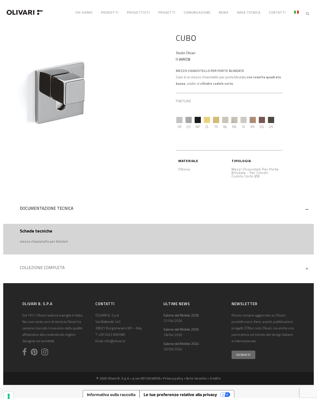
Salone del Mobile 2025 (181, 329)
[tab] (158, 209)
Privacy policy (173, 378)
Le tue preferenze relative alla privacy (180, 394)
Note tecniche (196, 378)
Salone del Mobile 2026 (181, 315)
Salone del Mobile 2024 (181, 343)
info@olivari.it (115, 340)
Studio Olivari (185, 52)
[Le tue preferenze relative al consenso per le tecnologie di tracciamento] (8, 396)
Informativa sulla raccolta (111, 394)
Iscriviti (243, 354)
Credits (215, 378)
